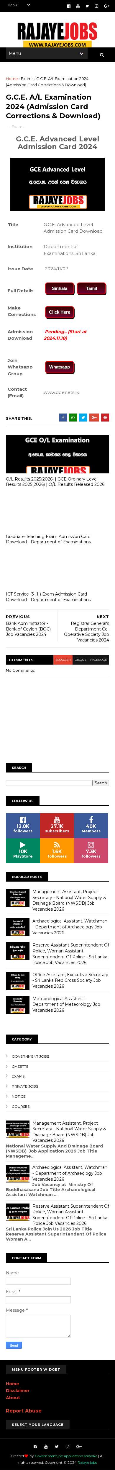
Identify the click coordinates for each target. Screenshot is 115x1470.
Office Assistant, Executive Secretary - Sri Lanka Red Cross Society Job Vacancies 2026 (70, 980)
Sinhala (59, 288)
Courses (20, 1106)
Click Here (59, 312)
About (13, 1397)
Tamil (91, 288)
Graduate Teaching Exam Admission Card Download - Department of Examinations (48, 539)
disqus (80, 660)
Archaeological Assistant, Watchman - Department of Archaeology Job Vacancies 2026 (69, 926)
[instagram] (96, 6)
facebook (98, 660)
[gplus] (106, 6)
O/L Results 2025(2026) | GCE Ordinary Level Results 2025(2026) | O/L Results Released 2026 (55, 481)
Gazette (20, 1066)
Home (12, 78)
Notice (19, 1096)
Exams (27, 78)
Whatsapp (59, 366)
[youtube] (78, 6)
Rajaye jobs (87, 1462)
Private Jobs (25, 1086)
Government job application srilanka (66, 1456)
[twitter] (87, 6)
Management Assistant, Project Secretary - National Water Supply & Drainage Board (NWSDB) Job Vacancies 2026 (69, 900)
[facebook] (68, 6)
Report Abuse (24, 1411)
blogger (62, 660)
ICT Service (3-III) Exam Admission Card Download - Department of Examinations (48, 596)
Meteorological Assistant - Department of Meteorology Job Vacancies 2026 (66, 1004)
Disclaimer (17, 1390)
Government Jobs (30, 1056)
